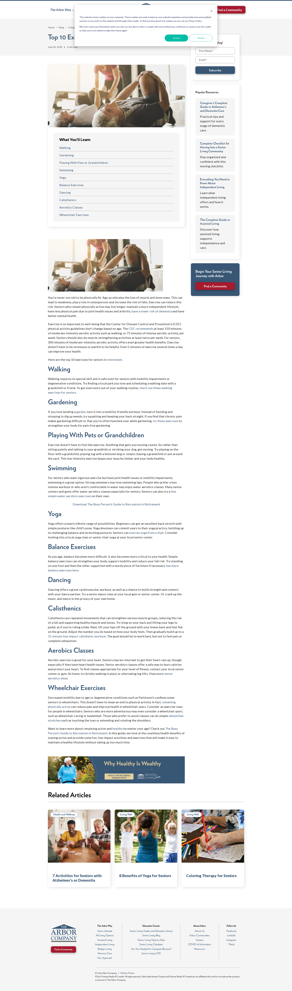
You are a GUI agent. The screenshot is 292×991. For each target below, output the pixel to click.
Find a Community (229, 10)
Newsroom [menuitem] (199, 948)
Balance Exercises (71, 185)
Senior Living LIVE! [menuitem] (151, 953)
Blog (61, 27)
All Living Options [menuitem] (105, 935)
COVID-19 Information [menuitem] (199, 944)
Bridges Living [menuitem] (105, 948)
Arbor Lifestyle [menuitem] (104, 930)
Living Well (74, 27)
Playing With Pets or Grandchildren (83, 162)
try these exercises (165, 421)
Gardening (66, 155)
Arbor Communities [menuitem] (199, 935)
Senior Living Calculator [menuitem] (151, 944)
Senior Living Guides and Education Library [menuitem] (151, 930)
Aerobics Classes (71, 207)
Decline (201, 38)
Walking (65, 148)
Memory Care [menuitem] (105, 953)
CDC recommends (141, 328)
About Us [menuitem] (200, 930)
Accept (176, 38)
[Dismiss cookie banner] (211, 11)
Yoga (62, 177)
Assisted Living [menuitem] (104, 939)
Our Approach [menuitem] (104, 957)
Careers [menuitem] (199, 939)
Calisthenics (67, 200)
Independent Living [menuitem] (104, 944)
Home (51, 27)
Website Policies (127, 973)
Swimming (66, 170)
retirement (114, 359)
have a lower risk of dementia (152, 311)
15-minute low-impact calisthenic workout (77, 636)
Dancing (65, 192)
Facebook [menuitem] (231, 930)
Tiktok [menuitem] (231, 944)
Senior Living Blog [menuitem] (151, 935)
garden (81, 412)
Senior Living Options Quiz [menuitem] (151, 939)
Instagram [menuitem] (231, 939)
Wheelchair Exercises (74, 215)
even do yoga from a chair (146, 532)
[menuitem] (62, 9)
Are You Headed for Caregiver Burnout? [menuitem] (151, 948)
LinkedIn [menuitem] (231, 935)
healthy (117, 728)
